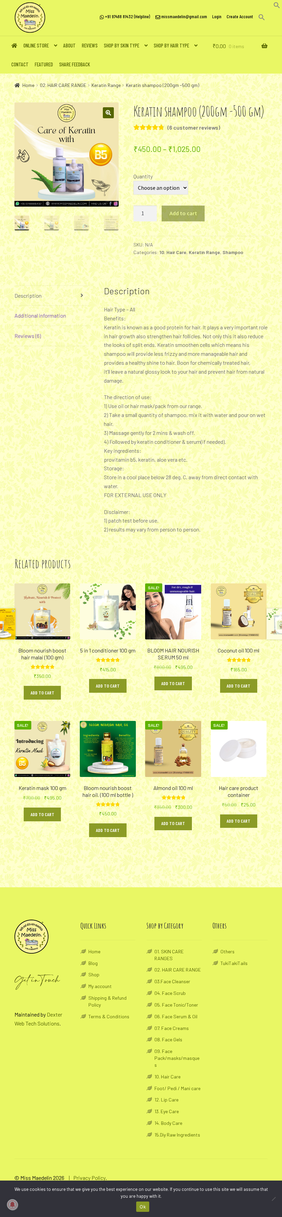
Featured (44, 64)
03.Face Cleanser (172, 981)
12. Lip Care (166, 1100)
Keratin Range (106, 85)
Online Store (36, 45)
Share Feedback (74, 64)
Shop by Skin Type (121, 45)
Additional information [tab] (40, 315)
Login (216, 16)
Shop (93, 974)
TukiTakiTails (234, 963)
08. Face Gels (168, 1039)
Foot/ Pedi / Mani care (177, 1088)
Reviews (90, 45)
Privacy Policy (89, 1177)
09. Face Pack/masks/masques (176, 1058)
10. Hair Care (173, 252)
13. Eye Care (166, 1111)
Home (28, 85)
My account (100, 986)
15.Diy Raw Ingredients (177, 1135)
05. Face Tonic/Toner (176, 1005)
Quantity (143, 176)
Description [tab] (28, 295)
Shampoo (233, 252)
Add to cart (183, 213)
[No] (273, 1198)
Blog (93, 963)
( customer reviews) (193, 127)
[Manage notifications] (12, 1204)
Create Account (240, 16)
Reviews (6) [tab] (27, 335)
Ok (143, 1206)
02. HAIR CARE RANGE (63, 85)
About (69, 45)
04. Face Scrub (170, 993)
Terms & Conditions (108, 1016)
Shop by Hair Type (171, 45)
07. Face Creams (171, 1028)
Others (227, 951)
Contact (20, 64)
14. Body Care (168, 1123)
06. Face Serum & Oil (175, 1016)
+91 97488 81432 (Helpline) (127, 16)
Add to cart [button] (42, 692)
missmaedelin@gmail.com (183, 16)
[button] (276, 6)
